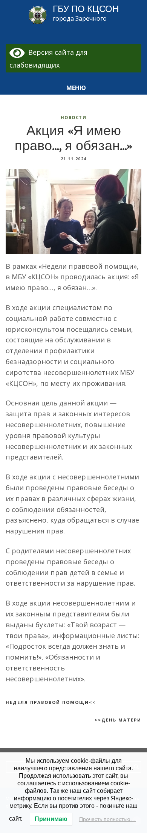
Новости (74, 117)
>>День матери (118, 720)
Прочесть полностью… (107, 819)
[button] (73, 88)
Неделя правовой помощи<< (51, 702)
